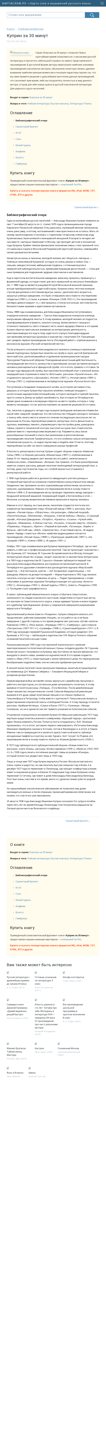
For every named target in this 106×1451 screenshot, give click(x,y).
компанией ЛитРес (71, 184)
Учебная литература (38, 103)
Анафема (20, 151)
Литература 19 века (80, 103)
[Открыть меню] (101, 3)
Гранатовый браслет (27, 126)
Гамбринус (21, 163)
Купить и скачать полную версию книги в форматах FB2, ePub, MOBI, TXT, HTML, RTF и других (53, 192)
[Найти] (92, 15)
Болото (20, 157)
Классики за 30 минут (41, 97)
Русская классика (59, 103)
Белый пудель (23, 145)
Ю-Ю (18, 132)
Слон (18, 139)
